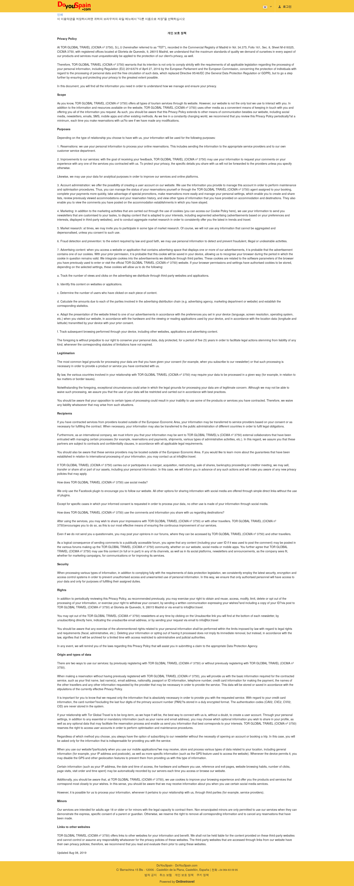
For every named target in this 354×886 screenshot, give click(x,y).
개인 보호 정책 (184, 875)
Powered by (177, 881)
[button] (267, 6)
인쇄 (60, 14)
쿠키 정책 (202, 875)
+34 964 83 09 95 (228, 869)
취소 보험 (166, 875)
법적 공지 (150, 875)
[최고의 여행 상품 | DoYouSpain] (74, 6)
